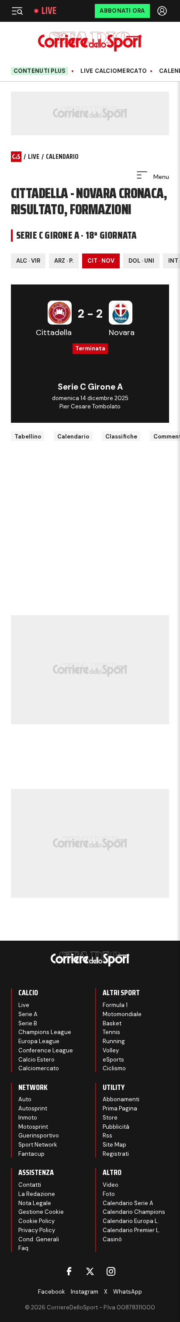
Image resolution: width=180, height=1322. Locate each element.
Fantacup (31, 1154)
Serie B (27, 1023)
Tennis (111, 1032)
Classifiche (121, 436)
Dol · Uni (141, 260)
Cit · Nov (100, 260)
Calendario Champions (134, 1212)
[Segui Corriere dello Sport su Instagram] (111, 1271)
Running (114, 1041)
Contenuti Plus (40, 71)
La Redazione (36, 1194)
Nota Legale (34, 1203)
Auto (24, 1099)
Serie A (28, 1014)
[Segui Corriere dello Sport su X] (90, 1271)
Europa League (38, 1041)
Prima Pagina (120, 1108)
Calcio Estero (36, 1059)
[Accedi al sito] (163, 11)
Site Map (114, 1144)
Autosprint (32, 1108)
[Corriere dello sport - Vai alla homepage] (90, 41)
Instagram (84, 1291)
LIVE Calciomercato (113, 71)
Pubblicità (116, 1126)
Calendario (73, 436)
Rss (107, 1135)
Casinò (112, 1239)
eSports (113, 1059)
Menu (160, 177)
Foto (109, 1194)
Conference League (45, 1050)
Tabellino (27, 436)
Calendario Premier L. (131, 1230)
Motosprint (33, 1126)
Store (110, 1117)
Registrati (116, 1154)
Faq (23, 1248)
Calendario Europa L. (131, 1221)
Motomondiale (122, 1014)
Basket (112, 1023)
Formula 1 (115, 1005)
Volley (111, 1050)
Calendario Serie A (128, 1203)
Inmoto (27, 1117)
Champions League (44, 1032)
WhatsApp (127, 1291)
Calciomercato (38, 1068)
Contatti (29, 1184)
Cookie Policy (36, 1221)
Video (110, 1184)
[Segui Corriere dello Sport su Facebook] (69, 1271)
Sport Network (37, 1144)
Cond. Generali (38, 1239)
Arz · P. (63, 260)
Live (49, 11)
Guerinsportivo (38, 1135)
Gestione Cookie (41, 1212)
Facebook (51, 1291)
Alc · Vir (28, 260)
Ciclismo (114, 1068)
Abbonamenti (121, 1099)
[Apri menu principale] (17, 11)
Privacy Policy (36, 1230)
